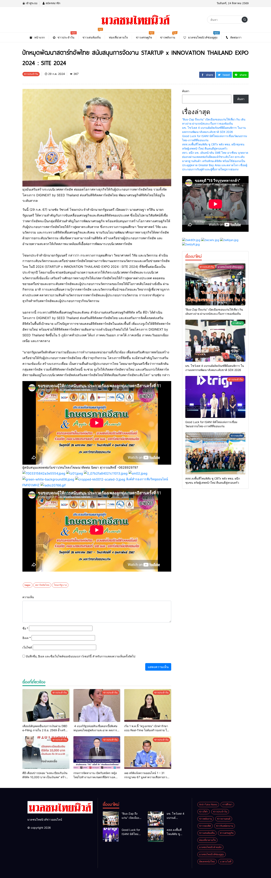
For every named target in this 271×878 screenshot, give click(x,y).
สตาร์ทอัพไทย (42, 584)
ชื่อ (25, 628)
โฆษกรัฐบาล (60, 584)
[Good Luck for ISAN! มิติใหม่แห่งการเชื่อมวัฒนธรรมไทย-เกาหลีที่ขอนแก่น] (215, 397)
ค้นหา (185, 91)
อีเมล (26, 638)
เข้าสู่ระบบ (31, 3)
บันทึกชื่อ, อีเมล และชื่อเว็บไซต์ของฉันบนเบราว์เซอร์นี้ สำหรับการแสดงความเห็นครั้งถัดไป (80, 656)
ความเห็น (28, 597)
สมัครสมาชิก (52, 3)
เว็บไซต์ (27, 647)
